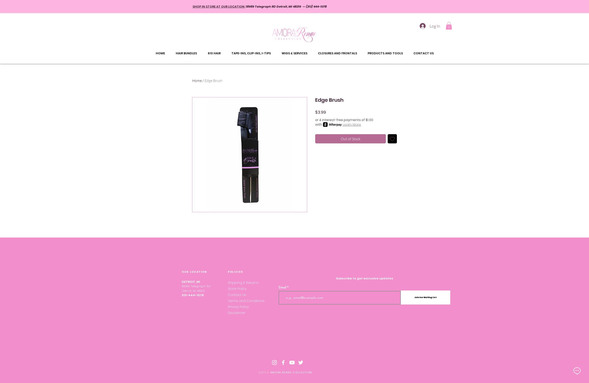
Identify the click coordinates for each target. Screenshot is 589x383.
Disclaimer (236, 312)
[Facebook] (505, 46)
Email (282, 287)
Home (197, 80)
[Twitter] (517, 46)
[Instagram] (499, 46)
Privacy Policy (238, 307)
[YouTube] (511, 46)
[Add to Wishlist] (392, 138)
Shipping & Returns (243, 282)
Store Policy (237, 288)
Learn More (352, 124)
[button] (449, 25)
